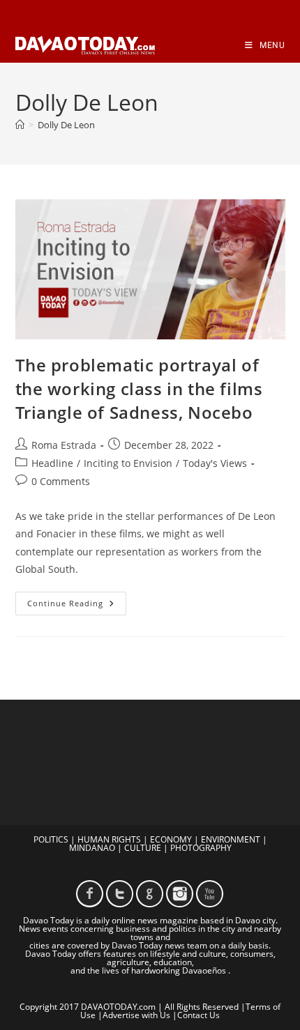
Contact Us (198, 1015)
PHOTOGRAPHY (201, 848)
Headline (52, 463)
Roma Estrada (63, 445)
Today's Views (215, 463)
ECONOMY (171, 839)
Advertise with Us (136, 1015)
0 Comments (60, 481)
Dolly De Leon (66, 124)
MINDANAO (92, 848)
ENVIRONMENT (230, 839)
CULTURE (142, 848)
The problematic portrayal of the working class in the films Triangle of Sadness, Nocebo (139, 388)
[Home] (19, 124)
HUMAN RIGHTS (109, 839)
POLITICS (50, 839)
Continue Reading (76, 606)
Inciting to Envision (128, 463)
